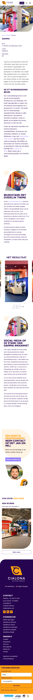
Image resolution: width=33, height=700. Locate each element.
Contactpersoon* (6, 671)
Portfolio (8, 35)
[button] (30, 3)
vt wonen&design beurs (15, 201)
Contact (5, 651)
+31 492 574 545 (14, 598)
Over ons (6, 644)
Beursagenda (7, 646)
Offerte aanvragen (8, 620)
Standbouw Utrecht (9, 624)
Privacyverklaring (8, 658)
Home (3, 35)
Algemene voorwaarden (10, 656)
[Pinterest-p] (11, 611)
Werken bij (6, 649)
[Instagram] (4, 611)
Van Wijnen (8, 503)
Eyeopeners (6, 642)
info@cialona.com (8, 608)
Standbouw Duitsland (9, 629)
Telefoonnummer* (6, 678)
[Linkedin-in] (8, 611)
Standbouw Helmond (9, 622)
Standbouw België (8, 632)
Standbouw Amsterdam (10, 627)
